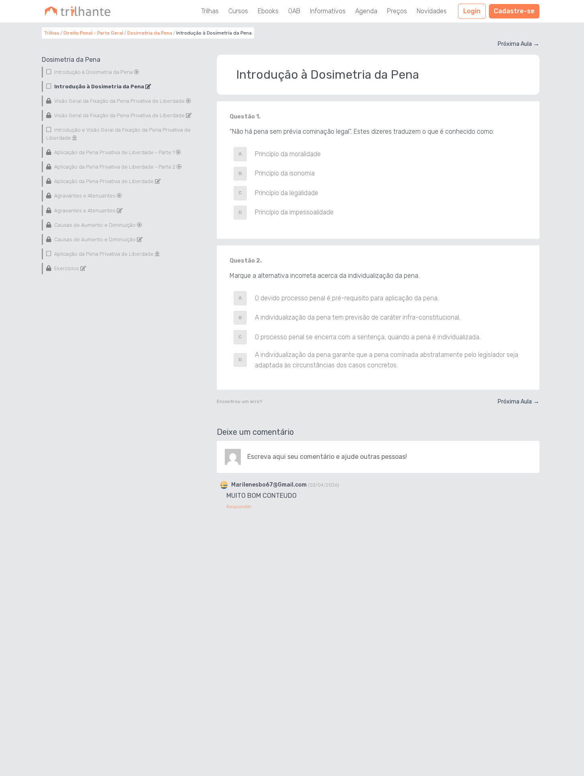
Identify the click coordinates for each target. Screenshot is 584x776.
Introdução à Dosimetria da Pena (93, 72)
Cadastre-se (514, 11)
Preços (397, 11)
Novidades (432, 11)
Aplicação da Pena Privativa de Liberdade (104, 182)
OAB (294, 11)
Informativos (328, 11)
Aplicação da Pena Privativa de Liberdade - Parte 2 (115, 167)
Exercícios (66, 269)
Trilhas (210, 11)
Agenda (366, 11)
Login (471, 11)
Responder (239, 506)
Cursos (238, 11)
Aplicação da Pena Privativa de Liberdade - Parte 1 (114, 152)
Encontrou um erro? (239, 401)
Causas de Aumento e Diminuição (95, 225)
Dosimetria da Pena (149, 33)
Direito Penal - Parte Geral (93, 33)
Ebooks (268, 11)
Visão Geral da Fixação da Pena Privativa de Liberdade (119, 101)
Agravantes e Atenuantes (85, 196)
